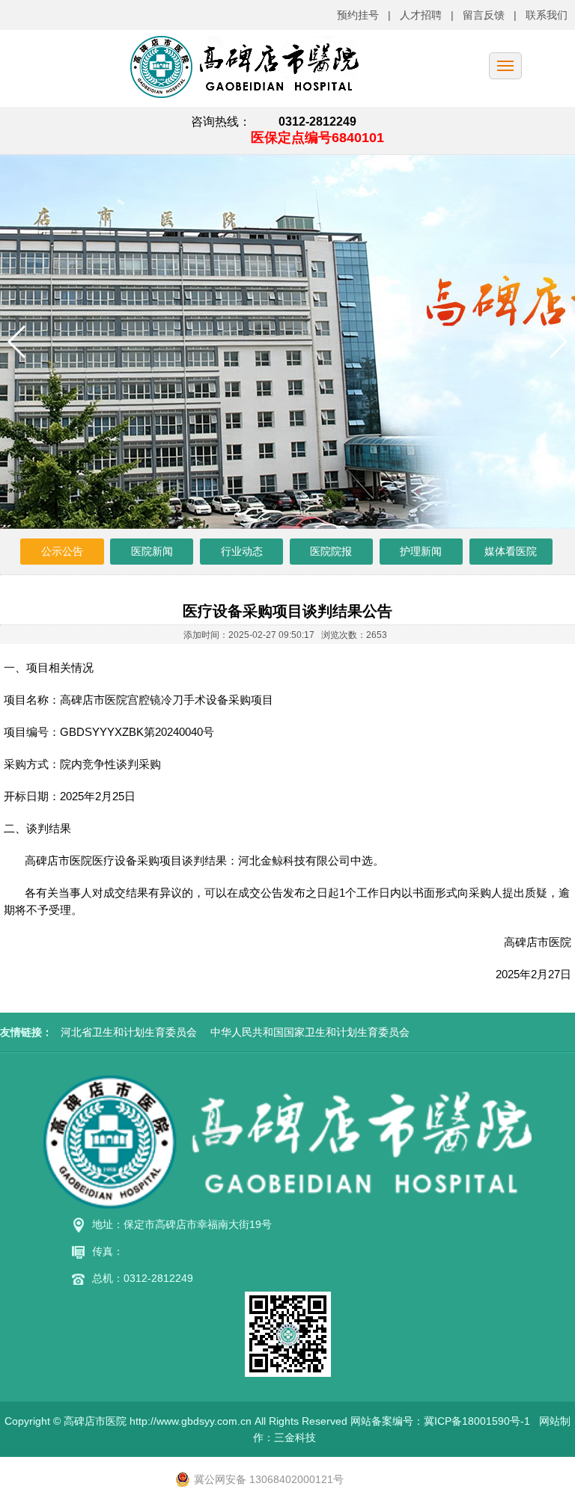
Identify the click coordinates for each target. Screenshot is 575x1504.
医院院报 (331, 551)
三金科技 (295, 1437)
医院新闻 (152, 551)
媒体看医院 (510, 551)
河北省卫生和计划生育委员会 (129, 1032)
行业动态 (242, 551)
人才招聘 (421, 15)
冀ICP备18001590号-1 (477, 1421)
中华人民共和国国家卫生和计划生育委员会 (310, 1032)
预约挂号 (358, 15)
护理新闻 (421, 551)
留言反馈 (484, 15)
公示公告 (62, 551)
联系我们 (547, 15)
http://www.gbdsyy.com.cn (191, 1421)
